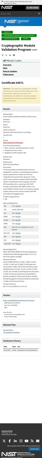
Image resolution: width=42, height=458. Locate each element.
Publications (8, 74)
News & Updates (10, 71)
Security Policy (8, 330)
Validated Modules (10, 39)
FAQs (5, 68)
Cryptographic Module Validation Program (19, 35)
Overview (7, 65)
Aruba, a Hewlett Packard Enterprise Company (18, 300)
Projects (7, 32)
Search (25, 39)
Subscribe (34, 449)
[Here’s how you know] (21, 2)
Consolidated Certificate (11, 333)
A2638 (18, 206)
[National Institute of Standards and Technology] (18, 454)
